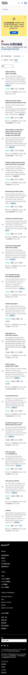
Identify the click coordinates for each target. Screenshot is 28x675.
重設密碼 (3, 623)
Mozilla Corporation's (10, 649)
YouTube (4, 645)
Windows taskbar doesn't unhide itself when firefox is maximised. (15, 163)
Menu (22, 3)
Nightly (3, 605)
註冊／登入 (4, 617)
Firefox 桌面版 (5, 579)
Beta (2, 599)
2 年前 (18, 239)
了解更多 (14, 32)
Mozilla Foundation (14, 651)
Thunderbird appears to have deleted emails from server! (14, 423)
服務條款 (3, 664)
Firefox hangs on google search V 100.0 (11, 365)
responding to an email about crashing (11, 334)
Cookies (3, 670)
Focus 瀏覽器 (5, 587)
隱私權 (3, 667)
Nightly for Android (7, 608)
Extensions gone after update (14, 191)
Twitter (3, 561)
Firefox (9, 92)
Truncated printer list (11, 395)
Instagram (7, 645)
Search (19, 3)
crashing (7, 510)
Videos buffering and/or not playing (10, 72)
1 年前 (14, 94)
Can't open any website (12, 481)
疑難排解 (15, 92)
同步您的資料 (5, 625)
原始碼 (3, 558)
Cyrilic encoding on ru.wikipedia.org (11, 452)
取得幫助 (3, 628)
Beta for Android (6, 602)
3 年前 (20, 211)
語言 (2, 637)
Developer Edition (6, 596)
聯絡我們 (3, 672)
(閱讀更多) (8, 85)
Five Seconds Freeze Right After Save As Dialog (13, 246)
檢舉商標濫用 (5, 555)
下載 (2, 576)
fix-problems (17, 56)
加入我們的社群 (5, 564)
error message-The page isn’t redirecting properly (12, 275)
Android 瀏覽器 (5, 581)
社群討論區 (5, 9)
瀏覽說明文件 (5, 566)
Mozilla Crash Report (11, 303)
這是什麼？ (4, 620)
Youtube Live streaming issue (14, 218)
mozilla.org (4, 661)
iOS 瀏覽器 (4, 584)
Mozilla (5, 545)
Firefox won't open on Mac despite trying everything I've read (15, 101)
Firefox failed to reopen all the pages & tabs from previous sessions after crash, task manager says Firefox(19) (14, 132)
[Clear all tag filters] (23, 56)
